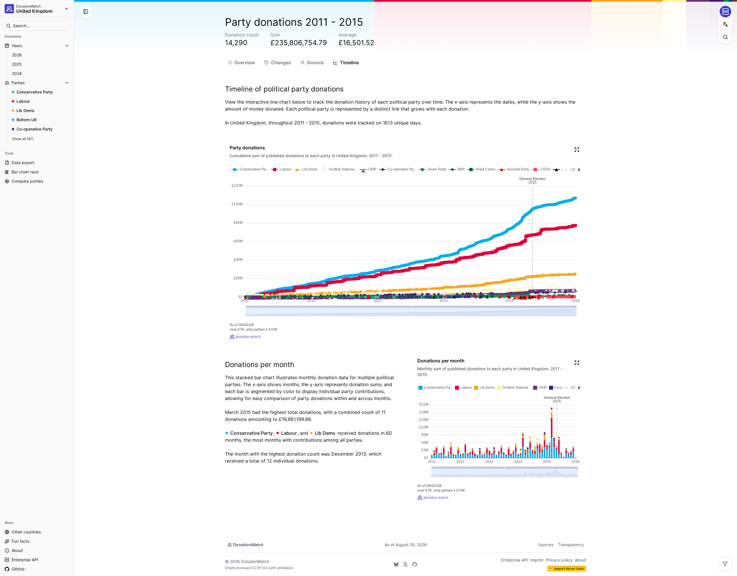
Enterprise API (514, 559)
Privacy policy (559, 559)
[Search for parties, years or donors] (725, 37)
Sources (545, 544)
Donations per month (259, 364)
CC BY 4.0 (259, 568)
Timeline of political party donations (284, 89)
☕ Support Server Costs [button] (567, 568)
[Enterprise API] (725, 11)
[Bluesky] (396, 564)
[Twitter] (405, 564)
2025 (17, 64)
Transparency (571, 544)
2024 (17, 73)
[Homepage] (9, 8)
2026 (17, 54)
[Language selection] (725, 24)
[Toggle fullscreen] (577, 150)
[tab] (241, 62)
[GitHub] (414, 564)
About (580, 559)
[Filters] (725, 564)
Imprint (537, 559)
